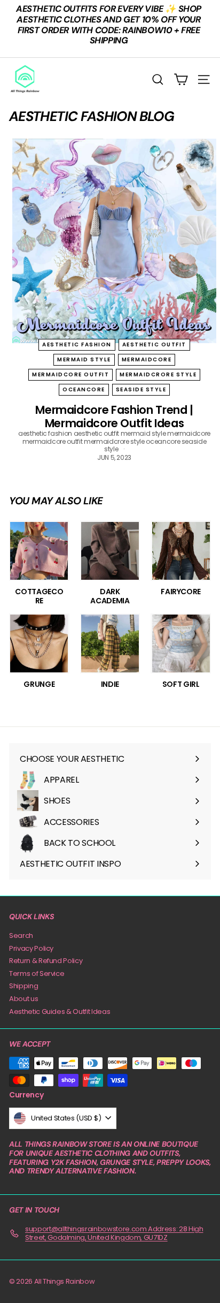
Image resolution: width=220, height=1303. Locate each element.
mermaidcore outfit (70, 374)
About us (23, 999)
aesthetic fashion (77, 344)
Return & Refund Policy (45, 961)
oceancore (83, 389)
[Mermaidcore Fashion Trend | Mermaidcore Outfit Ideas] (114, 241)
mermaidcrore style (158, 374)
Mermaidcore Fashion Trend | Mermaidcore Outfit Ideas (114, 416)
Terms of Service (36, 973)
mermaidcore (147, 359)
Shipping (23, 986)
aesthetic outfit (154, 344)
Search (21, 935)
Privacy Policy (31, 948)
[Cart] (180, 79)
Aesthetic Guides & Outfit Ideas (59, 1011)
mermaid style (84, 359)
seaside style (141, 389)
